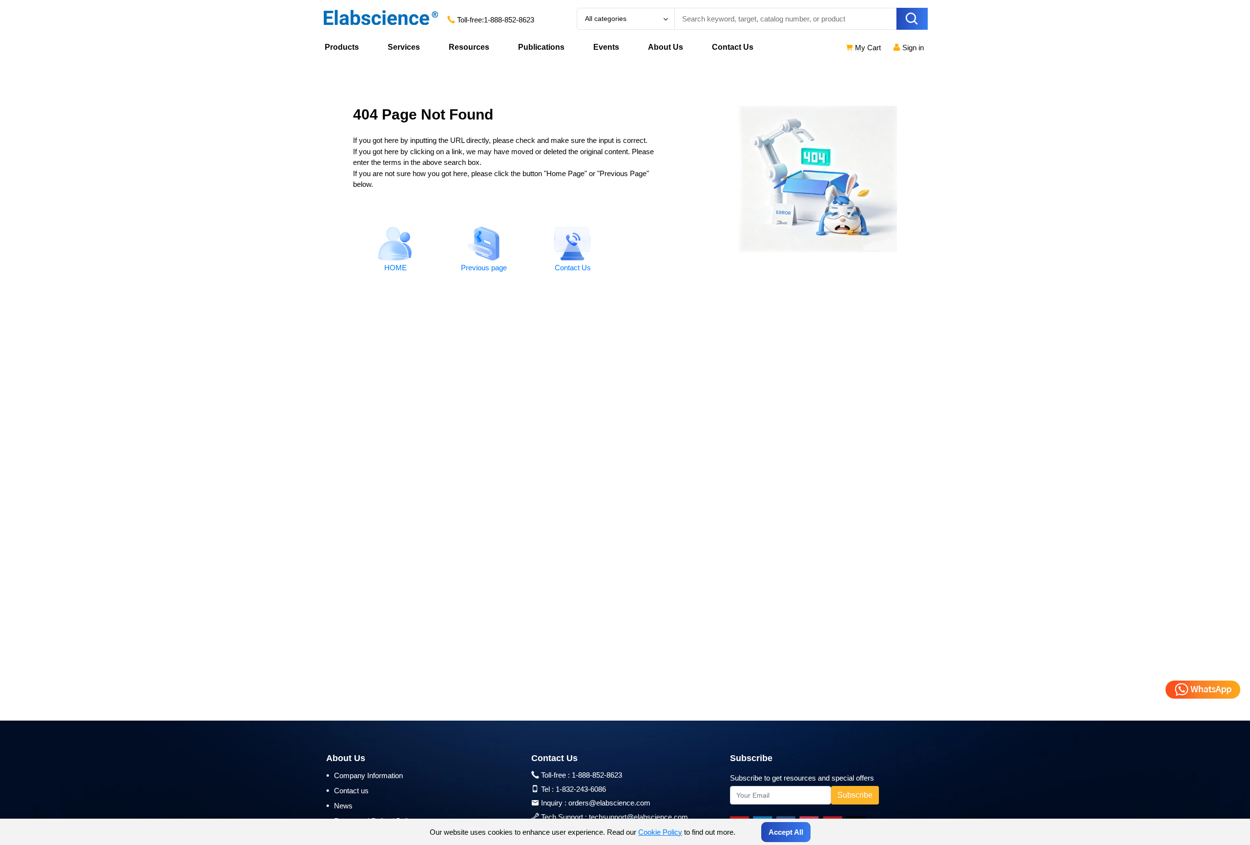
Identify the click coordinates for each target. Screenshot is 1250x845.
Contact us (347, 790)
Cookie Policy (660, 832)
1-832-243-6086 (581, 789)
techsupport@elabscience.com (638, 817)
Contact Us (732, 47)
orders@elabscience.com (609, 803)
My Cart (867, 47)
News (339, 805)
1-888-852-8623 (509, 20)
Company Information (364, 775)
